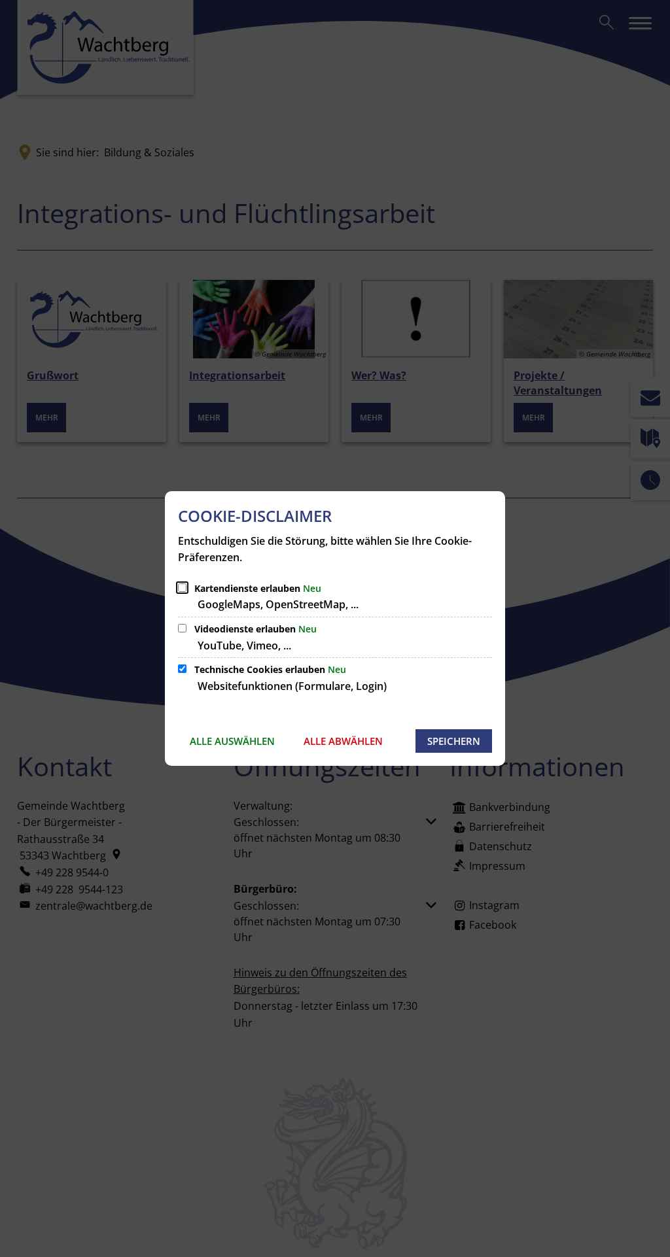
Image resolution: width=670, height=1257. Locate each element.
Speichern (453, 741)
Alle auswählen (232, 741)
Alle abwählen (343, 741)
